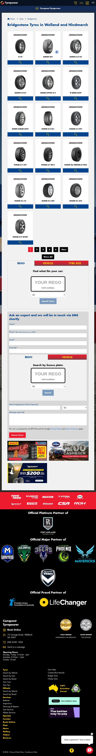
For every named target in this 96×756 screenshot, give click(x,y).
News (6, 728)
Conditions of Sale (31, 752)
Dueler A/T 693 (75, 129)
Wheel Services (9, 712)
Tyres (5, 669)
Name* (12, 324)
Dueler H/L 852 (75, 201)
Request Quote (17, 435)
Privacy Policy (56, 429)
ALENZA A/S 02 (76, 57)
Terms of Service (71, 429)
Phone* (22, 332)
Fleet (5, 725)
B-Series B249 (75, 93)
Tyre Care (7, 682)
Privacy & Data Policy (17, 752)
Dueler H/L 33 (20, 201)
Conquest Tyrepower (49, 8)
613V (20, 57)
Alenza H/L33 (20, 93)
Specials (7, 715)
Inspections (7, 703)
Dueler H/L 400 (48, 201)
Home (12, 19)
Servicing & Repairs (11, 706)
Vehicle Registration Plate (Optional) (23, 404)
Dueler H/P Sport (20, 237)
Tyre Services (8, 709)
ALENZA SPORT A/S (48, 93)
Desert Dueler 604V (20, 129)
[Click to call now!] (75, 3)
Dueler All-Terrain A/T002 (75, 165)
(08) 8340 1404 (15, 642)
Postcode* (13, 347)
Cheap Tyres (53, 679)
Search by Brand (9, 679)
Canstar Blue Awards (56, 672)
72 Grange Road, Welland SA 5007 (19, 636)
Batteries (6, 700)
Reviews (7, 738)
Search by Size (9, 676)
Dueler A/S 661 (48, 129)
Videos (6, 734)
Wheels (6, 688)
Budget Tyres (53, 676)
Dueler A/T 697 (20, 165)
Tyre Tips (6, 685)
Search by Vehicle (10, 673)
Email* (12, 340)
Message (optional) (16, 412)
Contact (6, 719)
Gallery (6, 731)
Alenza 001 (48, 57)
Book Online (9, 722)
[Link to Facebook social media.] (71, 750)
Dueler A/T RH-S (48, 165)
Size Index (52, 669)
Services (7, 697)
